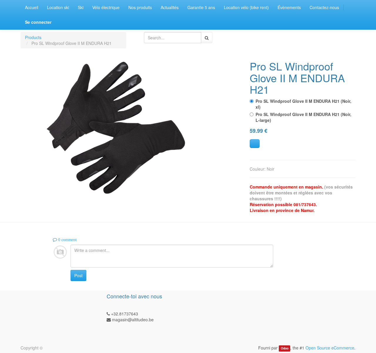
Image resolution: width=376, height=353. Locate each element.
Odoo (284, 348)
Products (33, 37)
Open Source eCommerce (330, 348)
